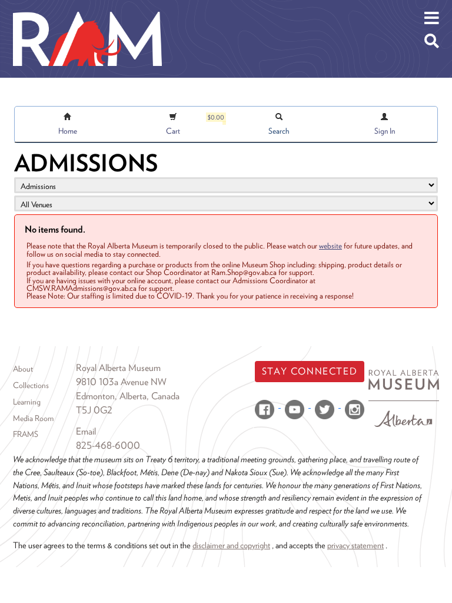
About (23, 368)
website (330, 245)
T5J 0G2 (94, 410)
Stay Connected (309, 371)
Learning (27, 401)
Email (86, 431)
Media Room (33, 418)
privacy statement (355, 545)
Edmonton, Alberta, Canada (128, 396)
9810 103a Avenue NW (121, 381)
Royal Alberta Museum (118, 367)
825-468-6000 (108, 445)
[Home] (87, 9)
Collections (31, 385)
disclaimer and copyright (231, 545)
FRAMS (25, 434)
